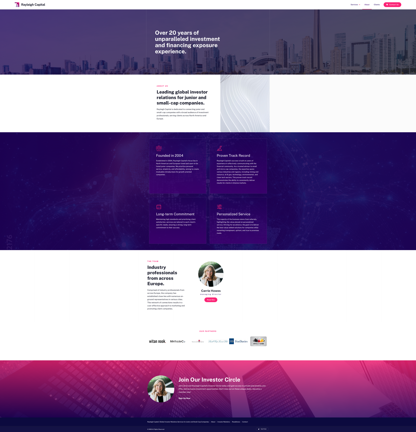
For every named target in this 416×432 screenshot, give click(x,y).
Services (354, 5)
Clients (377, 5)
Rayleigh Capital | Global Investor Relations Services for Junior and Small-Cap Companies (178, 422)
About (367, 5)
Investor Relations (223, 422)
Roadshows (236, 422)
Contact (245, 422)
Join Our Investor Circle (209, 379)
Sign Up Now (184, 398)
